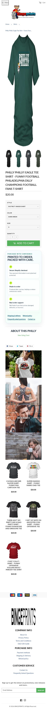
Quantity (11, 233)
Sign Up (41, 690)
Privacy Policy (23, 638)
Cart (43, 3)
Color (9, 213)
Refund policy (27, 316)
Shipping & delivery (14, 316)
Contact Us (24, 670)
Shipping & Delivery (23, 656)
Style (9, 202)
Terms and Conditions (23, 641)
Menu (7, 3)
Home (7, 24)
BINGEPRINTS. (19, 706)
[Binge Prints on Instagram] (25, 700)
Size (8, 223)
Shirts (15, 24)
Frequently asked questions (17, 319)
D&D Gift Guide (23, 644)
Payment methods (23, 653)
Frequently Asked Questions (23, 673)
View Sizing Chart (23, 335)
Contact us (31, 319)
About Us (23, 635)
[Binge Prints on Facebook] (21, 700)
